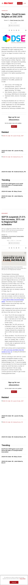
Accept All (14, 582)
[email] (18, 30)
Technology (5, 10)
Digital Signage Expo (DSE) (17, 20)
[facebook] (9, 30)
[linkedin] (11, 30)
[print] (25, 30)
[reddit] (16, 30)
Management (5, 213)
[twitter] (14, 30)
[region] (14, 580)
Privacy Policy (22, 578)
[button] (3, 3)
